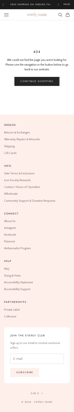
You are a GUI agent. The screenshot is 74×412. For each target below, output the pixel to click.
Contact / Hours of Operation (22, 187)
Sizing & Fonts (12, 275)
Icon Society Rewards (17, 180)
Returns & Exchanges (17, 132)
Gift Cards (10, 153)
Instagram (10, 228)
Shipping (9, 146)
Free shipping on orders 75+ (30, 4)
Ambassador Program (17, 248)
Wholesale (11, 194)
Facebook (10, 234)
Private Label (12, 309)
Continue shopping (36, 81)
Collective (10, 316)
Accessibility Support (17, 289)
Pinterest (9, 241)
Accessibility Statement (18, 282)
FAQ (6, 269)
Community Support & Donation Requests (30, 201)
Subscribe (24, 372)
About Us (10, 221)
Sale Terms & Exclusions (19, 173)
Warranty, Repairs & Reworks (22, 139)
